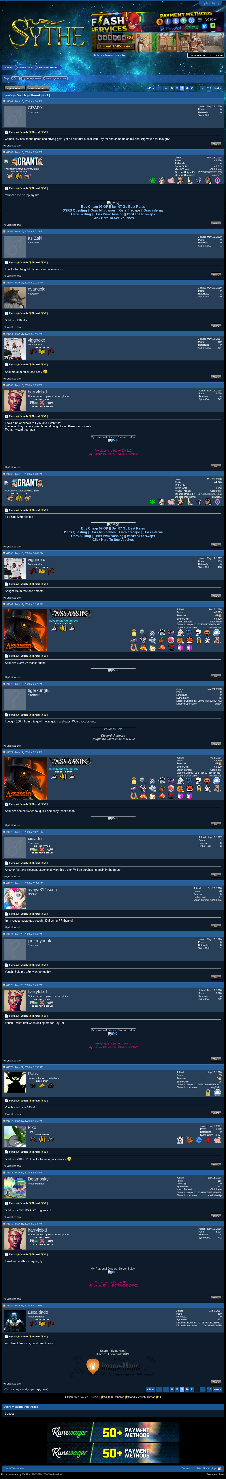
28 (220, 891)
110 (209, 88)
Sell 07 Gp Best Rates (128, 206)
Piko (32, 1127)
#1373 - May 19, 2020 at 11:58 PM (24, 883)
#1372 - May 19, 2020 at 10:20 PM (24, 832)
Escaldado (38, 1312)
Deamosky (38, 1179)
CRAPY (35, 107)
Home (206, 1468)
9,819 (219, 1129)
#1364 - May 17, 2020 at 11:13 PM (24, 282)
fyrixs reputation (32, 78)
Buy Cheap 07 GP (95, 206)
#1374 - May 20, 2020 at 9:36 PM (24, 934)
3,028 (219, 393)
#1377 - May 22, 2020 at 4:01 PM (24, 1120)
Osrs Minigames (103, 210)
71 (192, 88)
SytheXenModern (14, 1468)
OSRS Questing (74, 210)
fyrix (16, 78)
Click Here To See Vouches (113, 218)
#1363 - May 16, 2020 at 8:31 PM (24, 231)
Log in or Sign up (210, 3)
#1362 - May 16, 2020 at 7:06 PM (24, 152)
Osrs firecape (129, 210)
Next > (217, 88)
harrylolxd (37, 391)
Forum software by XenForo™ (31, 1474)
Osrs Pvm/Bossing (108, 214)
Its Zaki (35, 238)
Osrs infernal (153, 210)
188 (220, 1180)
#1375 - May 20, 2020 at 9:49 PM (24, 985)
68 (177, 88)
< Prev (150, 88)
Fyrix (8, 145)
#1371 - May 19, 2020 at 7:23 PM (24, 752)
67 (172, 88)
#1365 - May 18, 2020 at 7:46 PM (24, 333)
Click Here (216, 169)
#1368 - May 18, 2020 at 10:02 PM (24, 553)
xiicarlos (35, 838)
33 (220, 1075)
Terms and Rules (216, 1474)
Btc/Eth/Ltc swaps (141, 214)
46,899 (218, 612)
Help (198, 1468)
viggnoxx (36, 340)
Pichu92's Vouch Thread (82, 1397)
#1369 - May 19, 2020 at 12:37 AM (24, 604)
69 (182, 88)
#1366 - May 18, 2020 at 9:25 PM (24, 385)
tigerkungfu (39, 690)
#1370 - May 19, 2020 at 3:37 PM (24, 684)
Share (216, 144)
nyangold (36, 289)
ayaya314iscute (43, 889)
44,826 (218, 160)
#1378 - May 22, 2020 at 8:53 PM (24, 1172)
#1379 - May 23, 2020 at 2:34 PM (24, 1223)
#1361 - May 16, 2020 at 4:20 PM (24, 101)
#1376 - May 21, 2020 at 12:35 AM (24, 1067)
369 (220, 341)
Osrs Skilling (81, 214)
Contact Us (188, 1468)
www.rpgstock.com (56, 78)
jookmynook (39, 940)
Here (119, 729)
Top (214, 1468)
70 (187, 88)
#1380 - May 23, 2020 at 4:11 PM (24, 1305)
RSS (219, 1468)
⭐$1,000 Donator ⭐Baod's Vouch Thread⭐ (129, 1397)
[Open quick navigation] (221, 67)
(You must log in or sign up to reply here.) (26, 1389)
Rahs (33, 1073)
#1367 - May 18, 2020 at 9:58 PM (24, 474)
